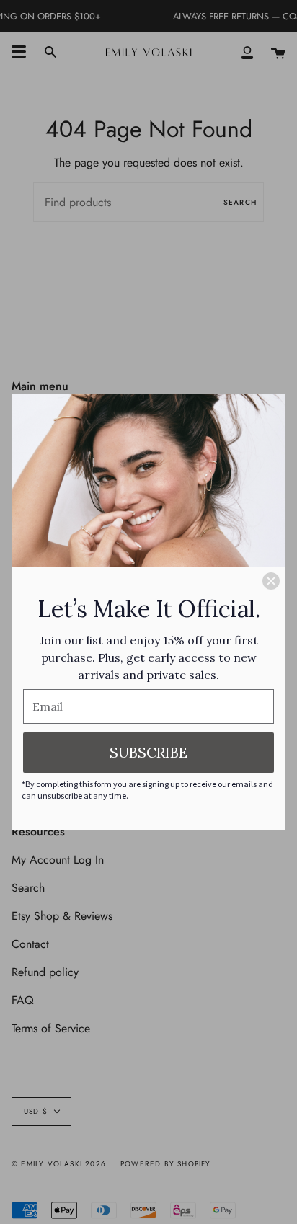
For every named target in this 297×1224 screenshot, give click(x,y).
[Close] (271, 581)
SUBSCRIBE (148, 752)
